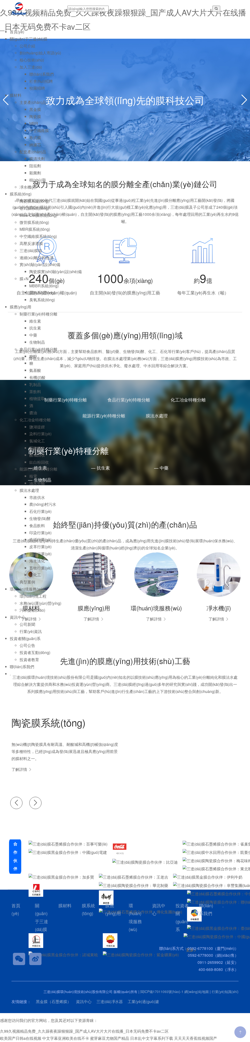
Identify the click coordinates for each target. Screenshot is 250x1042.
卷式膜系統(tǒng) (34, 208)
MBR (33, 123)
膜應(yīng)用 (20, 307)
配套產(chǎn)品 (33, 152)
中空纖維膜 (39, 130)
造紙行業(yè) (40, 539)
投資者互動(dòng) (35, 652)
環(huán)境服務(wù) (27, 589)
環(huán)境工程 (33, 596)
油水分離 (37, 483)
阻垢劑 (35, 166)
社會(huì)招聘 (41, 81)
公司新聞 (27, 624)
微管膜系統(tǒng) (34, 222)
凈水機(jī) (28, 187)
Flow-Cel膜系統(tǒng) (38, 215)
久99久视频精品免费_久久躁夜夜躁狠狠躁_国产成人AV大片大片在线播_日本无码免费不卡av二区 (84, 1031)
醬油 (33, 412)
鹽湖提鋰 (37, 427)
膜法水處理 (29, 490)
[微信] (19, 959)
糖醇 (33, 356)
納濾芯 (35, 144)
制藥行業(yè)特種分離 (38, 314)
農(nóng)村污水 (42, 504)
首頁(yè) (17, 32)
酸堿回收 (37, 455)
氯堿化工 (37, 441)
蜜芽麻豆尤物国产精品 (109, 1038)
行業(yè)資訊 (31, 631)
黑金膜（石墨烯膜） (53, 1001)
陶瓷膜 (35, 116)
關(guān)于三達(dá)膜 (28, 39)
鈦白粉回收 (39, 462)
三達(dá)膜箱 (31, 250)
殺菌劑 (35, 173)
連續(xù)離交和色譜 (36, 257)
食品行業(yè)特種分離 (38, 349)
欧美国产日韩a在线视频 (20, 1038)
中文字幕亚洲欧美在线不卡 (65, 1038)
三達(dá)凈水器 (109, 1001)
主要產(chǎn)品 (33, 102)
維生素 (35, 321)
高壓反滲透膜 (31, 243)
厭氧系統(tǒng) (42, 292)
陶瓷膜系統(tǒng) (34, 201)
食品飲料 (37, 525)
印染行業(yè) (40, 532)
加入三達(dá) (31, 67)
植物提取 (37, 398)
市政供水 (37, 497)
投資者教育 (29, 659)
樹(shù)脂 (37, 180)
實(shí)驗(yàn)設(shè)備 (40, 264)
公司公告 (27, 645)
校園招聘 (37, 88)
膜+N (24, 278)
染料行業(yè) (40, 433)
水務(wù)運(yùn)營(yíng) (40, 603)
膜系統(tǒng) (20, 194)
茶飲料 (35, 391)
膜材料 (15, 95)
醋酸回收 (37, 448)
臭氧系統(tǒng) (42, 300)
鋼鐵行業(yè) (40, 554)
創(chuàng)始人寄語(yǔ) (40, 53)
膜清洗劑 (37, 158)
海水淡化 (37, 561)
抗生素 (35, 328)
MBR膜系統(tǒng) (35, 229)
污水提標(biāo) (32, 610)
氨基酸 (35, 370)
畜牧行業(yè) (40, 568)
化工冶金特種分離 (35, 420)
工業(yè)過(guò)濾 (143, 1001)
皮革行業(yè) (40, 546)
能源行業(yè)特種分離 (38, 469)
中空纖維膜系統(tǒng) (38, 236)
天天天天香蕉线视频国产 (195, 1038)
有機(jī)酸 (37, 377)
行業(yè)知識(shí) (225, 991)
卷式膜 (35, 137)
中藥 (33, 335)
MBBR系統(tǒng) (44, 286)
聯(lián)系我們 (41, 74)
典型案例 (27, 582)
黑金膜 (35, 109)
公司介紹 (27, 46)
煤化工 (35, 575)
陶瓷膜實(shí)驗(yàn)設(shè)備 (55, 271)
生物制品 (37, 342)
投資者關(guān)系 (25, 638)
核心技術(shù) (32, 60)
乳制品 (35, 384)
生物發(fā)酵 (40, 518)
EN (229, 8)
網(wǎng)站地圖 (196, 991)
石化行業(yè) (40, 511)
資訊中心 (17, 617)
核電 (33, 476)
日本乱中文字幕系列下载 (151, 1038)
